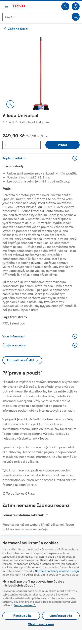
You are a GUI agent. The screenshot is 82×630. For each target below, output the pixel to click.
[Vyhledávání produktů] (76, 17)
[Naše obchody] (76, 6)
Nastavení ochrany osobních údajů (57, 571)
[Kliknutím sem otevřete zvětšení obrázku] (10, 104)
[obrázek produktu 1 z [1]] (41, 73)
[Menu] (6, 6)
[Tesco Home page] (18, 6)
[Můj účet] (65, 6)
